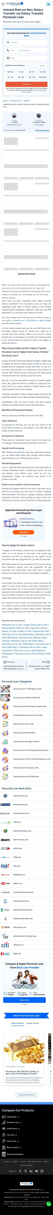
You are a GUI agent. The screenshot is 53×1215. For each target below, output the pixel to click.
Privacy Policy (38, 90)
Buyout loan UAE (41, 631)
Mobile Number (24, 50)
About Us (7, 1161)
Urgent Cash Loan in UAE (36, 624)
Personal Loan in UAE (12, 624)
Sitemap (46, 1161)
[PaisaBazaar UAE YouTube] (36, 1171)
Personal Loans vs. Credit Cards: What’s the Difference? (38, 668)
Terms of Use (26, 92)
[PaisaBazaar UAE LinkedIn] (31, 1171)
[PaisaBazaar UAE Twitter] (25, 1171)
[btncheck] (26, 166)
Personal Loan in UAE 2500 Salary (27, 641)
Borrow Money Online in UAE (15, 628)
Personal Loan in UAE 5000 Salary (18, 644)
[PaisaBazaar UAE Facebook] (20, 1171)
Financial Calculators (15, 1154)
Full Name (14, 42)
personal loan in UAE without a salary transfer (32, 320)
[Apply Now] (48, 4)
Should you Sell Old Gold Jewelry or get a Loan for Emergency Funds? (22, 1072)
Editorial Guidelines (26, 1165)
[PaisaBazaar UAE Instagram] (41, 1171)
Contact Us (15, 1161)
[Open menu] (3, 4)
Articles (23, 1161)
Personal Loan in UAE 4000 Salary (18, 634)
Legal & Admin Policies (34, 1161)
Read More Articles (26, 1095)
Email (12, 58)
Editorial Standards (42, 130)
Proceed (26, 84)
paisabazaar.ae (26, 1206)
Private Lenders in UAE (21, 631)
